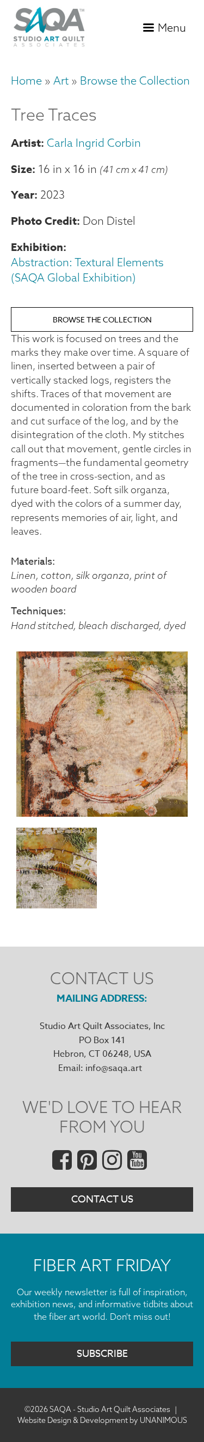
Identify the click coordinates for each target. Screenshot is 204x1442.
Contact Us (102, 1199)
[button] (102, 813)
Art (61, 80)
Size (21, 168)
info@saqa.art (113, 1068)
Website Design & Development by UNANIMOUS (102, 1420)
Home (26, 80)
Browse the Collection (135, 80)
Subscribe (102, 1354)
